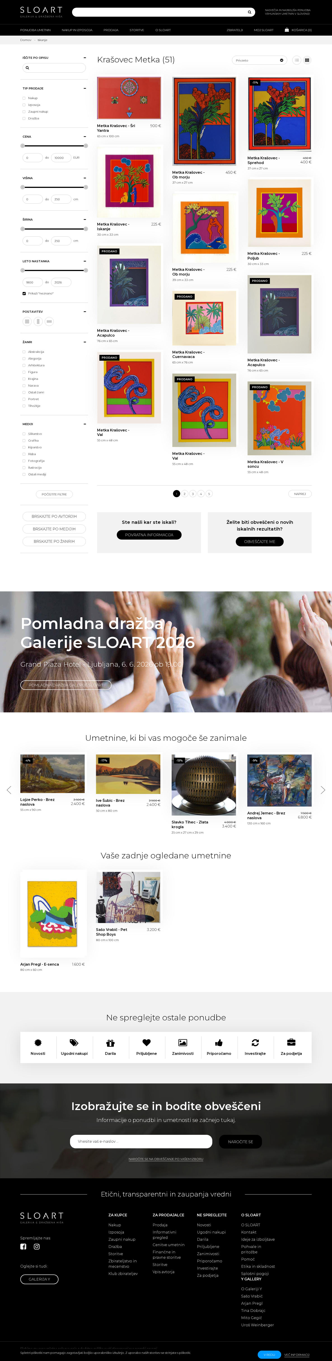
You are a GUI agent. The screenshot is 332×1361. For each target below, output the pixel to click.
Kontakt (249, 1232)
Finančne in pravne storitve (167, 1255)
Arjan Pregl (252, 1303)
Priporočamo (209, 1261)
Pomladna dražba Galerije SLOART (66, 685)
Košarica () (301, 30)
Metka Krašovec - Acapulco (129, 285)
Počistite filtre (54, 494)
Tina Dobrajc (253, 1311)
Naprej (300, 494)
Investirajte (207, 1268)
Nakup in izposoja (77, 30)
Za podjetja (208, 1275)
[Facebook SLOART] (23, 1246)
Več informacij (296, 1354)
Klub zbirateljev (123, 1274)
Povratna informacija (149, 535)
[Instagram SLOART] (37, 1246)
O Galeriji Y (251, 1289)
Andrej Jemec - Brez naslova (279, 781)
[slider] (22, 146)
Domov (25, 40)
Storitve (137, 30)
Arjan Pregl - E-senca (52, 914)
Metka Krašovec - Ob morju (204, 121)
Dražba (115, 1247)
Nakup (114, 1225)
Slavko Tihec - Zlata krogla (204, 785)
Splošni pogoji (255, 1274)
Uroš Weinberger (257, 1325)
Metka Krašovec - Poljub (279, 213)
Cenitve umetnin (169, 1245)
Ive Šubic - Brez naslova (128, 774)
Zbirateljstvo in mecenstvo (122, 1264)
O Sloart (163, 30)
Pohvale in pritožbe (251, 1249)
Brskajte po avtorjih (54, 516)
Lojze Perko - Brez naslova (52, 774)
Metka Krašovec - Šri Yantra (129, 98)
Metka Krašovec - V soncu (279, 418)
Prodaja (111, 30)
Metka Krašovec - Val (129, 388)
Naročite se (240, 1142)
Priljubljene (208, 1247)
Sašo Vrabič (252, 1296)
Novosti (204, 1225)
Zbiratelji (235, 30)
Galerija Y (39, 1279)
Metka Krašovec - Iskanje (129, 182)
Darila (202, 1239)
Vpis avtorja (164, 1272)
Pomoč (248, 1259)
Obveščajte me (259, 542)
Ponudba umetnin (35, 30)
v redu (269, 1354)
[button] (259, 60)
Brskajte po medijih (54, 529)
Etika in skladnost (258, 1266)
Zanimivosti (208, 1254)
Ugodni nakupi (211, 1232)
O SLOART (250, 1225)
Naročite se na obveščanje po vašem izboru (166, 1159)
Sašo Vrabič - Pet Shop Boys (128, 897)
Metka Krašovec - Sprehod (279, 114)
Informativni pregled (164, 1235)
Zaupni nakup (122, 1239)
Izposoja (116, 1232)
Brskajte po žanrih (54, 541)
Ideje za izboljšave (258, 1239)
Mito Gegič (251, 1318)
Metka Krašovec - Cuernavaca (204, 318)
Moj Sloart (264, 30)
